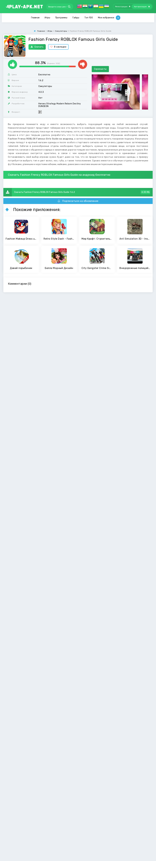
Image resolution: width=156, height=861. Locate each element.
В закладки (60, 47)
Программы (61, 17)
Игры (47, 17)
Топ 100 (88, 17)
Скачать (39, 47)
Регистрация (121, 7)
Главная (35, 17)
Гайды (76, 17)
